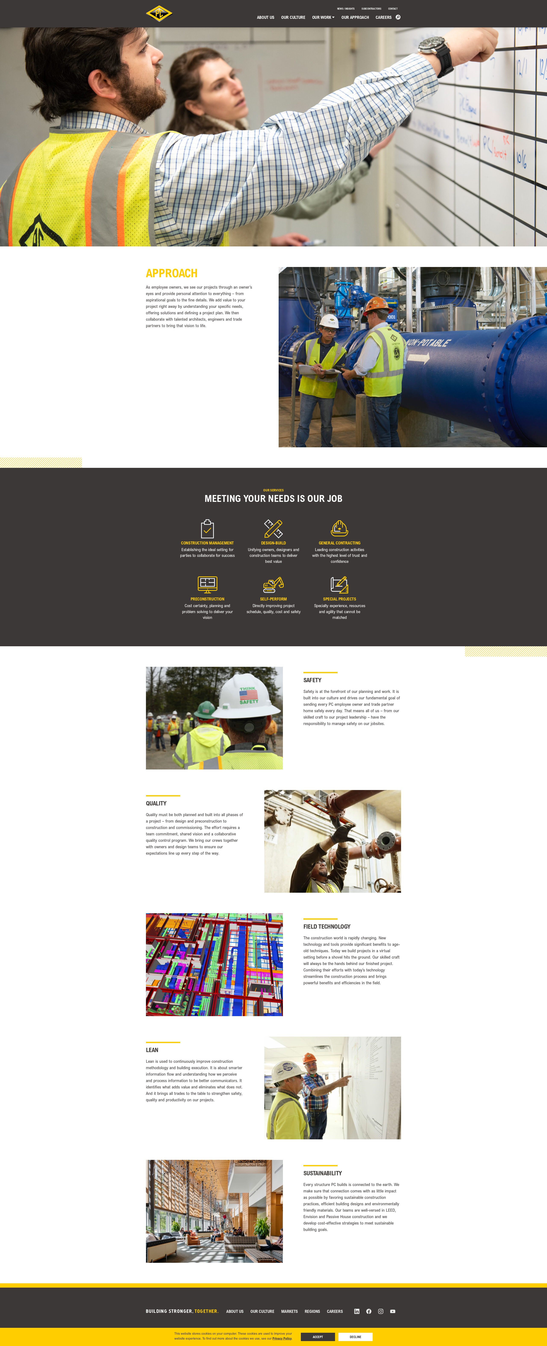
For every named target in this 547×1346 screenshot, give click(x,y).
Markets (289, 1311)
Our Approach (355, 17)
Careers (384, 17)
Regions (312, 1311)
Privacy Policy (282, 1338)
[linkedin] (356, 1311)
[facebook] (368, 1311)
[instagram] (380, 1311)
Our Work (321, 17)
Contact (393, 8)
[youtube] (392, 1311)
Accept (318, 1337)
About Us (265, 17)
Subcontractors (371, 8)
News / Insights (346, 8)
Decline (355, 1337)
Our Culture (293, 17)
